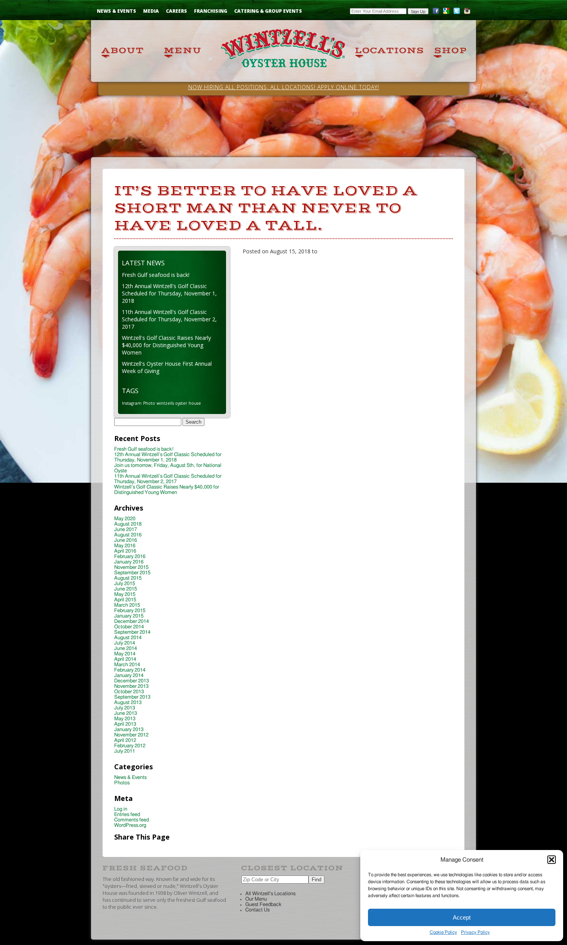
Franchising (210, 11)
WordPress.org (130, 825)
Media (151, 11)
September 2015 (132, 572)
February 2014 (129, 670)
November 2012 (131, 735)
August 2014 (128, 637)
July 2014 (124, 643)
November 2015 (131, 567)
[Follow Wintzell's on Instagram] (467, 12)
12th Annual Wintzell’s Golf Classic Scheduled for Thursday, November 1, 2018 (167, 457)
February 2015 (129, 610)
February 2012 (129, 745)
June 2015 (125, 589)
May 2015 (124, 594)
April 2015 (125, 599)
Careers (176, 11)
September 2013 (132, 697)
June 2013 (125, 713)
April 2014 (125, 659)
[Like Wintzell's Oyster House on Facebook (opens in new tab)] (436, 12)
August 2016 (128, 535)
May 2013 (124, 718)
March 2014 (127, 664)
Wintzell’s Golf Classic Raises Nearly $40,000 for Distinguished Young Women (166, 490)
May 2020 (124, 518)
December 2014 (131, 621)
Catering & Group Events (268, 11)
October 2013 (129, 691)
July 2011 (124, 751)
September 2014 (132, 632)
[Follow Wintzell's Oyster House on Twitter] (457, 12)
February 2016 (129, 556)
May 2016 (124, 545)
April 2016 (125, 551)
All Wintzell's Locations (270, 893)
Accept (462, 917)
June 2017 (125, 529)
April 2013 (125, 724)
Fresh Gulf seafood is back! (155, 274)
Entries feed (127, 814)
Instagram (132, 403)
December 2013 (131, 681)
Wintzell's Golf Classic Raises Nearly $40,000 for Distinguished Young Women (166, 345)
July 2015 (124, 583)
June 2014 (125, 648)
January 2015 (128, 616)
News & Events (116, 11)
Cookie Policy (443, 932)
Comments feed (131, 820)
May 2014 (124, 654)
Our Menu (256, 899)
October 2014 (129, 626)
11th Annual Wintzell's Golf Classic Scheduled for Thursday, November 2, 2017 (169, 319)
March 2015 (127, 605)
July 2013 (124, 708)
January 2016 (128, 562)
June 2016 (125, 540)
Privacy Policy (475, 932)
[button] (551, 860)
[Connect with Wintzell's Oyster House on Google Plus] (446, 12)
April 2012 (125, 740)
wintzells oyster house (179, 403)
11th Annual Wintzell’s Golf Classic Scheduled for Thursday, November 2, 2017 (167, 479)
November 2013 (131, 686)
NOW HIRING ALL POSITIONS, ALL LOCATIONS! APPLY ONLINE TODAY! (283, 87)
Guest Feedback (263, 904)
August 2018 (128, 524)
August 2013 (128, 702)
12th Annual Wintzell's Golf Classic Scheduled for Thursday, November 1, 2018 (169, 293)
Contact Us (257, 910)
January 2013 (128, 729)
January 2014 (128, 675)
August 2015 (128, 578)
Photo (149, 403)
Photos (122, 783)
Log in (120, 809)
